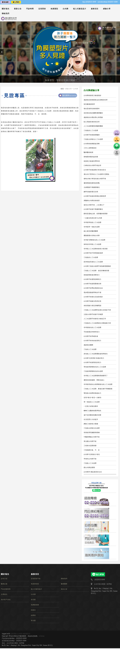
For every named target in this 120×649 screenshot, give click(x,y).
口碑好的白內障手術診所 (92, 165)
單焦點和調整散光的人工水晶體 (95, 367)
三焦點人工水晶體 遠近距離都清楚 (96, 270)
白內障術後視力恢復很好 (92, 95)
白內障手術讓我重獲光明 (92, 283)
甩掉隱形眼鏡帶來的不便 (92, 292)
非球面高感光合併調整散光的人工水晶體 (98, 384)
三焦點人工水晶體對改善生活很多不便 (97, 310)
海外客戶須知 (5, 599)
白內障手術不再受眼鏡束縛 (93, 253)
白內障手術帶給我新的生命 (93, 288)
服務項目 (94, 8)
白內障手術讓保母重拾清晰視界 (95, 196)
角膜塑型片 (26, 633)
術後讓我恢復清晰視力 (92, 275)
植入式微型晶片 (79, 8)
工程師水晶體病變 (90, 445)
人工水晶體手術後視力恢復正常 (95, 318)
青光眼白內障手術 (90, 441)
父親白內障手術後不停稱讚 (93, 314)
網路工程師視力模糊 (91, 424)
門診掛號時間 (5, 589)
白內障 (65, 8)
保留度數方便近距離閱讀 (92, 305)
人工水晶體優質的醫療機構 (93, 126)
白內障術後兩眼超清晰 (92, 143)
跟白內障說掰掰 (89, 467)
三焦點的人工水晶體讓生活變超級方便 (97, 323)
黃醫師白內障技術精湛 (92, 200)
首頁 (62, 88)
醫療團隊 (64, 584)
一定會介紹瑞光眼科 (91, 406)
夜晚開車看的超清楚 (91, 156)
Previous (2, 52)
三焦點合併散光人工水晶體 (93, 139)
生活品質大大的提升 (91, 419)
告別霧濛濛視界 (89, 104)
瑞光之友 (64, 589)
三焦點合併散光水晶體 (92, 428)
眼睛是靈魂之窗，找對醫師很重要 (96, 213)
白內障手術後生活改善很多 (93, 297)
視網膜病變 (35, 605)
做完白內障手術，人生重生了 (94, 205)
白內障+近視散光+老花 (92, 454)
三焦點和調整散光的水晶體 (93, 371)
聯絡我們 (5, 13)
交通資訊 (4, 594)
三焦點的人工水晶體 (91, 130)
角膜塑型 (54, 8)
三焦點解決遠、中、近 (92, 450)
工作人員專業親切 (90, 148)
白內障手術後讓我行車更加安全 (95, 170)
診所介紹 (4, 578)
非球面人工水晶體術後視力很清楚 (96, 248)
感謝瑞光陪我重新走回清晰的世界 (96, 100)
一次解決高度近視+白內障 (93, 218)
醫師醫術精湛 (88, 152)
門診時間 (30, 8)
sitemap (41, 636)
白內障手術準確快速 (91, 336)
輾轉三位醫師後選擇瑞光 (92, 410)
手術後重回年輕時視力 (92, 332)
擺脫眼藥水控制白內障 (92, 235)
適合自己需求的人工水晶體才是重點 (96, 174)
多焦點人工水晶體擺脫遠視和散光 (96, 353)
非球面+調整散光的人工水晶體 (94, 240)
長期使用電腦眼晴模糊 (92, 432)
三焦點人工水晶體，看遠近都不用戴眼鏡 (98, 388)
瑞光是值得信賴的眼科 (92, 108)
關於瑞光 (5, 8)
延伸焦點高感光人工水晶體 (93, 262)
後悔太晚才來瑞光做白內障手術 (95, 178)
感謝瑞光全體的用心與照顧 (93, 117)
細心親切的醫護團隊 (91, 231)
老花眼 (33, 599)
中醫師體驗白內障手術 (92, 437)
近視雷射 (42, 8)
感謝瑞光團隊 (88, 345)
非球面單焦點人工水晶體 (92, 222)
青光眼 (33, 620)
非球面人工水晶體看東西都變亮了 (96, 375)
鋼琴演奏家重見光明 (91, 191)
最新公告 (18, 8)
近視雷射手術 (35, 578)
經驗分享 (107, 8)
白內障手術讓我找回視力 (92, 362)
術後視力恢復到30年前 (92, 161)
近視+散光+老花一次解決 (92, 397)
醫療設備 (4, 584)
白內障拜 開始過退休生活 (93, 472)
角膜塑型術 (35, 584)
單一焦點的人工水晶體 (92, 402)
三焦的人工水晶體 (90, 349)
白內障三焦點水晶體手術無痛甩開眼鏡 (97, 266)
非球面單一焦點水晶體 (92, 227)
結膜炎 (33, 615)
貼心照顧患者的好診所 (92, 121)
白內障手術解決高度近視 (92, 301)
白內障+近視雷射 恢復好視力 (94, 358)
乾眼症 (33, 610)
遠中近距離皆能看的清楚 (92, 415)
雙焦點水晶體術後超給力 (92, 393)
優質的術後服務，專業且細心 (94, 380)
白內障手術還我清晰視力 (92, 279)
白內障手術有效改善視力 (92, 340)
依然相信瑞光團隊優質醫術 (93, 113)
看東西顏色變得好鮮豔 (92, 183)
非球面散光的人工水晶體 (92, 327)
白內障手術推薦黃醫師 (92, 135)
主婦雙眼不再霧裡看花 (92, 187)
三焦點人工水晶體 (90, 463)
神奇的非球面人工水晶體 (92, 244)
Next (118, 52)
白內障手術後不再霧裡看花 (93, 209)
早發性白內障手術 (90, 459)
